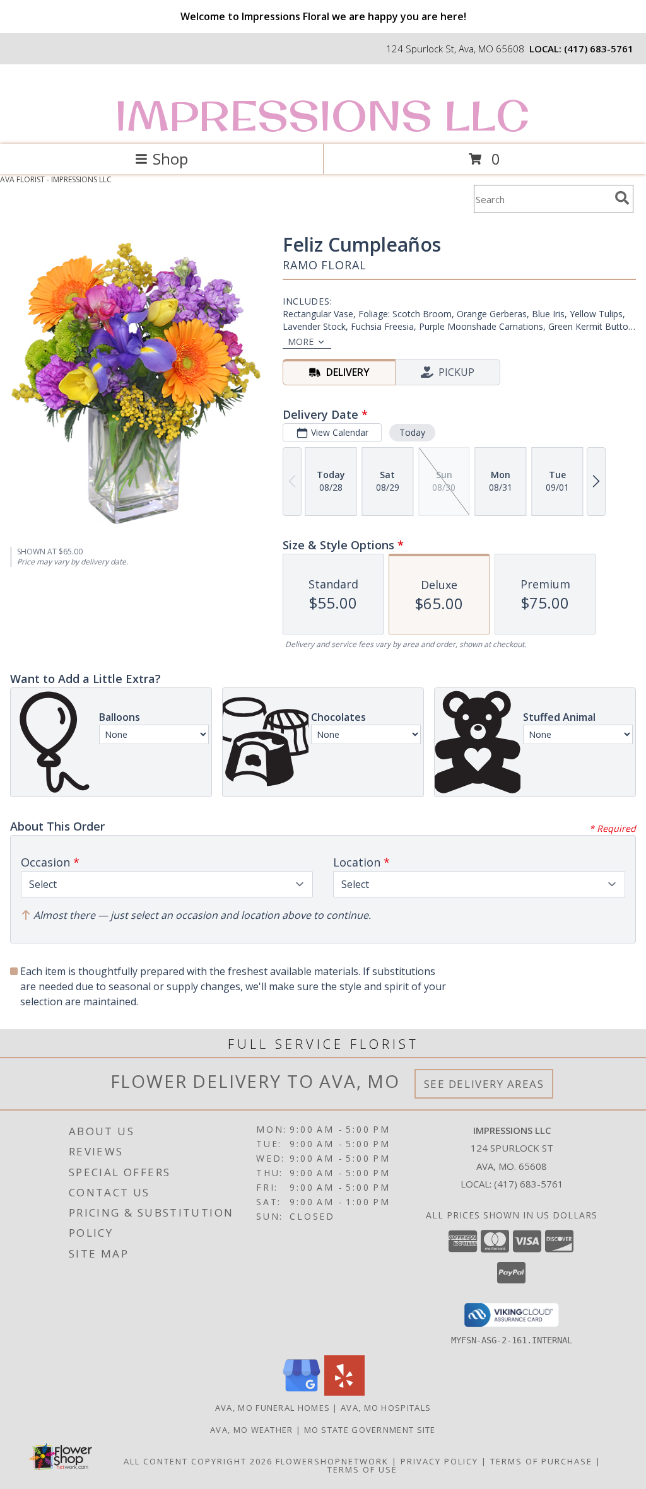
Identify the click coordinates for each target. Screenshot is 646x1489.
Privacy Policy (439, 1461)
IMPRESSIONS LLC (322, 115)
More (301, 341)
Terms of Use (362, 1469)
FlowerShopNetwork (332, 1461)
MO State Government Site (370, 1429)
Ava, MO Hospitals (386, 1407)
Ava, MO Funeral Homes (272, 1407)
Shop (170, 158)
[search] (622, 198)
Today (412, 432)
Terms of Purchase (541, 1461)
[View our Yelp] (344, 1392)
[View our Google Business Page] (301, 1392)
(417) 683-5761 (598, 48)
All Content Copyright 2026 (198, 1461)
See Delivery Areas (484, 1084)
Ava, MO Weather (251, 1429)
